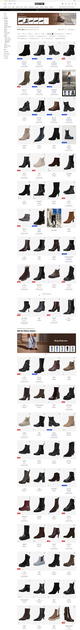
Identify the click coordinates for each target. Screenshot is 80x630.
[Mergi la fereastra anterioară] (69, 331)
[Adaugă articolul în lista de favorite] (29, 43)
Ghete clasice (31, 27)
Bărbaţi (10, 3)
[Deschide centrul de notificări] (69, 4)
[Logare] (65, 3)
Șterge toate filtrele (60, 38)
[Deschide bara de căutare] (59, 7)
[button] (62, 30)
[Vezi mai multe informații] (24, 67)
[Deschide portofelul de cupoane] (62, 3)
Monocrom (37, 27)
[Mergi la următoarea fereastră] (75, 331)
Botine (26, 27)
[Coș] (75, 3)
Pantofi (22, 27)
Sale (24, 33)
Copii (15, 3)
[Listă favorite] (72, 3)
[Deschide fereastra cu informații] (18, 14)
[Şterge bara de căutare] (75, 7)
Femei (5, 3)
